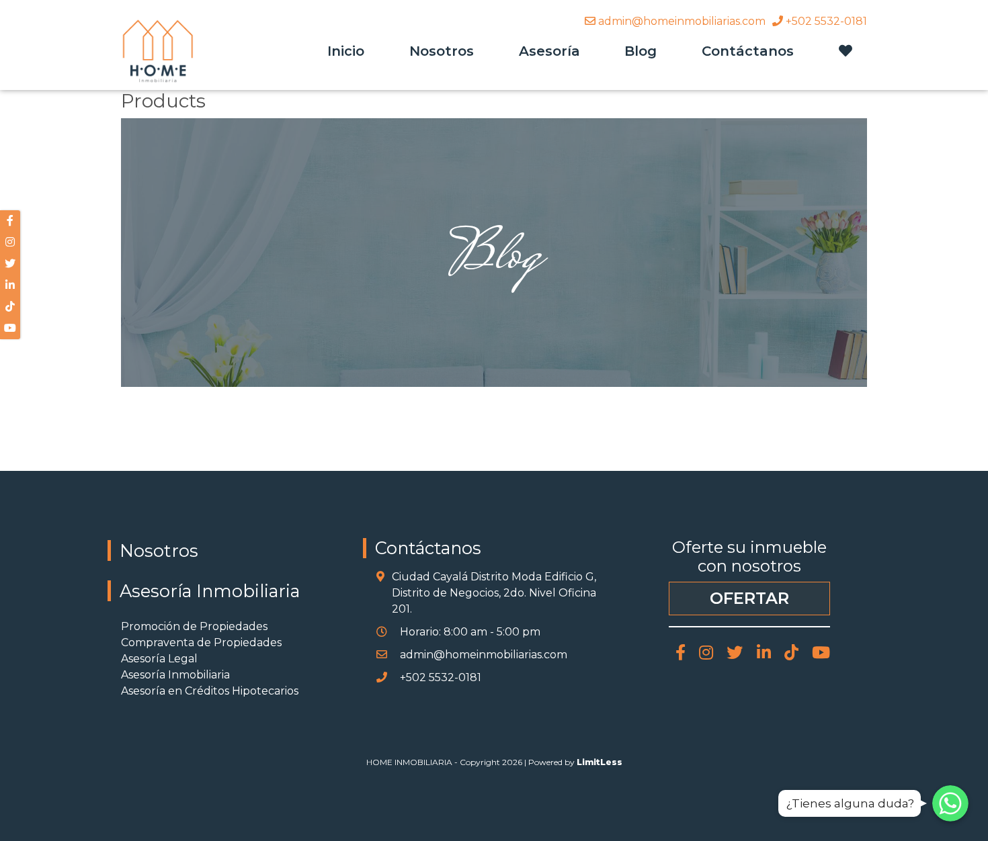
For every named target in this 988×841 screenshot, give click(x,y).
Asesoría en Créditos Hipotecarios (209, 690)
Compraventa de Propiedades (201, 642)
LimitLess (599, 762)
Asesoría (549, 51)
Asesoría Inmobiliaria (210, 590)
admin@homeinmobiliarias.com (680, 21)
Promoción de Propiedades (194, 626)
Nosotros (441, 51)
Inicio (345, 51)
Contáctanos (748, 51)
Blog (640, 51)
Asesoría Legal (159, 658)
